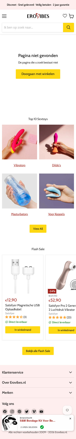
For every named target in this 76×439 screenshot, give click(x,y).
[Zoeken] (68, 27)
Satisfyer (9, 313)
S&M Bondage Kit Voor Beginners (38, 420)
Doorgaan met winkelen (38, 74)
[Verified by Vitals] (42, 427)
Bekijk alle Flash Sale (38, 351)
